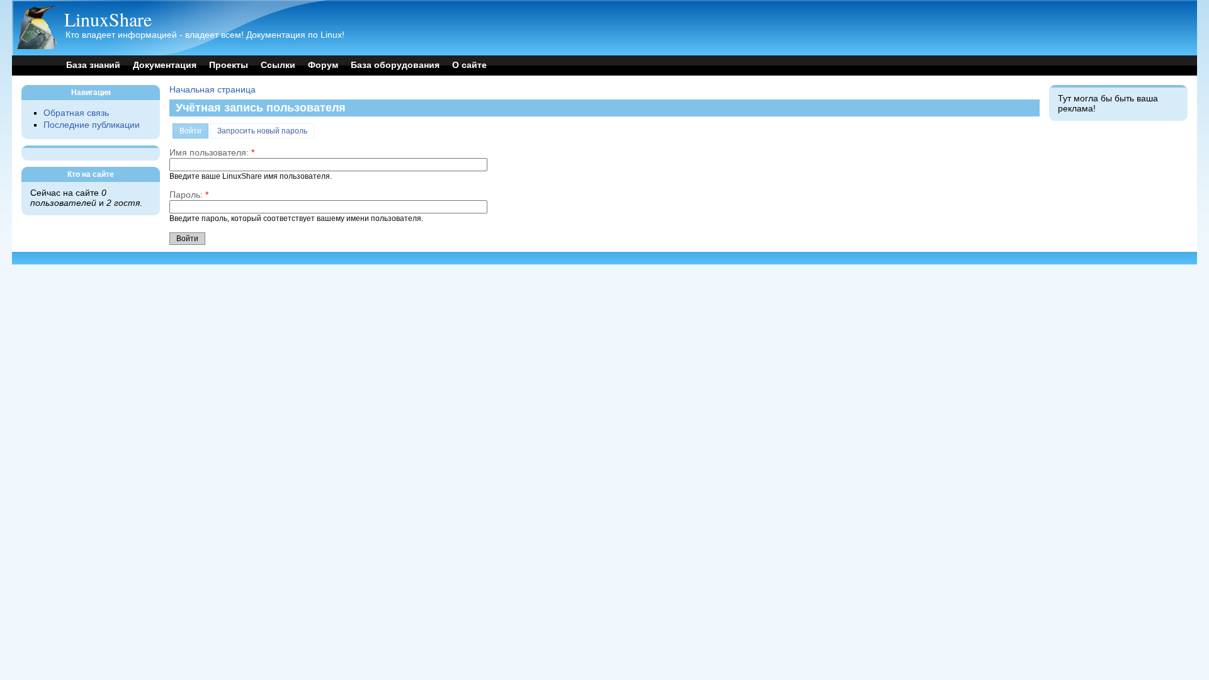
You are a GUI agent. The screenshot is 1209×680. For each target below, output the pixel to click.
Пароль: (188, 195)
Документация (164, 65)
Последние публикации (91, 125)
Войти (190, 131)
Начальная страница (212, 89)
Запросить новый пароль (262, 131)
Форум (323, 65)
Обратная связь (76, 113)
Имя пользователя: (211, 152)
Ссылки (278, 65)
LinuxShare (108, 18)
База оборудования (395, 65)
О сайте (469, 65)
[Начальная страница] (36, 46)
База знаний (93, 65)
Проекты (228, 65)
